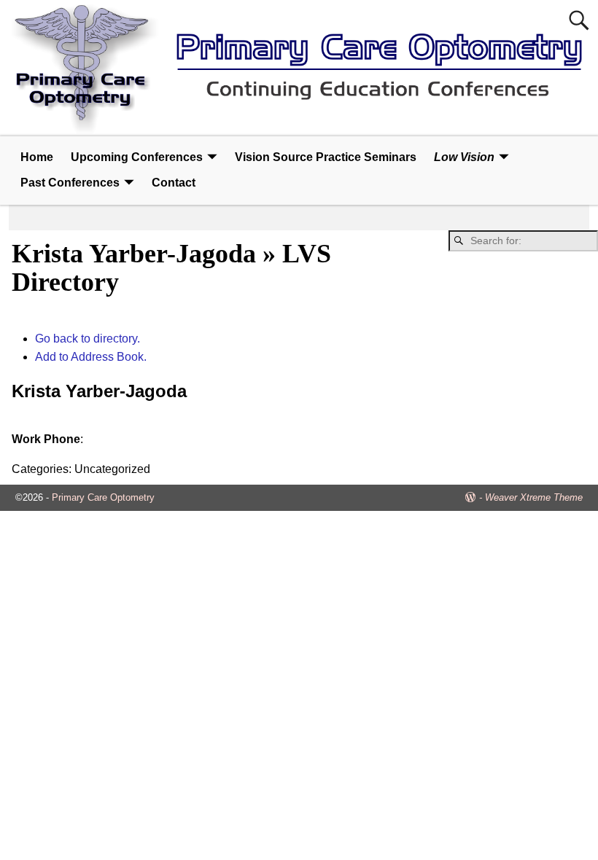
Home (36, 157)
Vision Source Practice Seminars (325, 157)
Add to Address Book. (91, 357)
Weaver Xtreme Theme (534, 497)
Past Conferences (70, 182)
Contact (173, 182)
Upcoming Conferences (137, 157)
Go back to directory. (87, 338)
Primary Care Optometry (103, 497)
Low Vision (464, 157)
